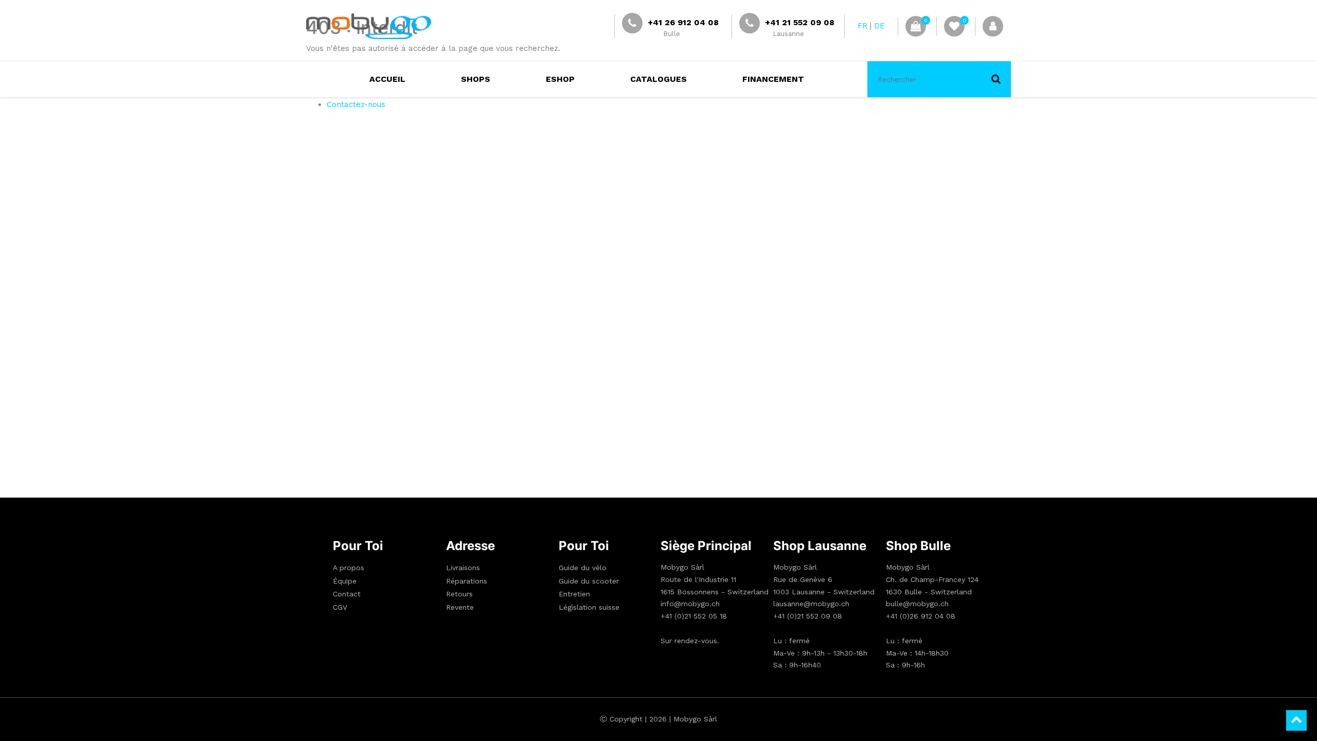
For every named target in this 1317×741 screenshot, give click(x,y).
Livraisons (463, 567)
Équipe (345, 581)
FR (862, 25)
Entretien (574, 594)
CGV (340, 607)
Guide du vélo (583, 567)
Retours (459, 594)
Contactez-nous (356, 104)
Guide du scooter (589, 581)
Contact (347, 594)
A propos (348, 567)
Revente (460, 607)
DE (879, 25)
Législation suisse (589, 607)
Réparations (466, 581)
